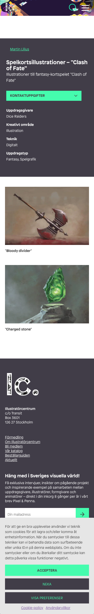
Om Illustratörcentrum (22, 442)
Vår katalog (14, 451)
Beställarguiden (17, 455)
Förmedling (14, 437)
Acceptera (47, 570)
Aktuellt (11, 460)
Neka (47, 584)
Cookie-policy (32, 607)
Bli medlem (14, 446)
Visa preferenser (47, 597)
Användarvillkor (58, 607)
